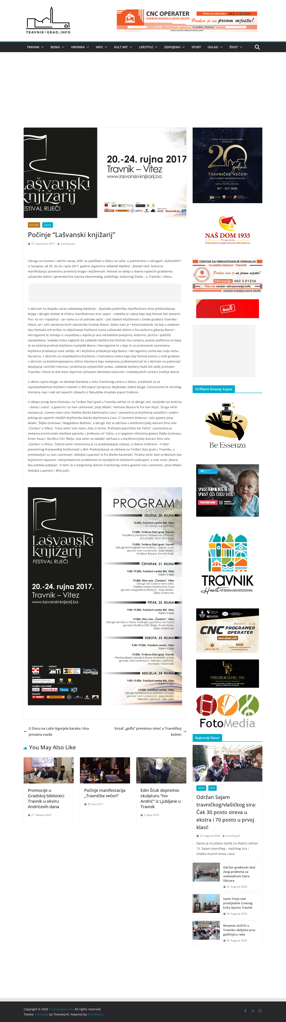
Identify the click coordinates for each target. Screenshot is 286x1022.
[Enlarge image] (257, 133)
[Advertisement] (143, 96)
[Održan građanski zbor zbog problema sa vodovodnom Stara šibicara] (206, 877)
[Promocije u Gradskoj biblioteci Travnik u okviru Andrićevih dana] (49, 760)
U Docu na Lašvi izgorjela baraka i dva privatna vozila (59, 731)
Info (99, 47)
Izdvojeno (172, 47)
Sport (196, 47)
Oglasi (213, 47)
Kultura (34, 224)
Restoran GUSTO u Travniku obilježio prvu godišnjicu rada (239, 930)
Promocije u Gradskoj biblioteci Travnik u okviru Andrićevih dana (46, 798)
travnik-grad (68, 243)
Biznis (55, 47)
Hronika (78, 47)
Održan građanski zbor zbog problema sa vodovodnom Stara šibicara (239, 874)
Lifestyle (146, 47)
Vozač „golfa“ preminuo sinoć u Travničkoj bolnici (147, 731)
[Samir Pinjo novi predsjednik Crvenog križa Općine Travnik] (206, 906)
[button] (41, 47)
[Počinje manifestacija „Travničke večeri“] (105, 760)
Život (233, 47)
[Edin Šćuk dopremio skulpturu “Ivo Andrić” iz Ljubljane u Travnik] (161, 760)
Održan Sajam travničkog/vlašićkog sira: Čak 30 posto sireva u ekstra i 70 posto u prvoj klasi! (226, 812)
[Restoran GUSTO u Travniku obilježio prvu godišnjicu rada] (206, 933)
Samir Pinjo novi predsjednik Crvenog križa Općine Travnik (238, 903)
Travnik (33, 47)
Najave (47, 224)
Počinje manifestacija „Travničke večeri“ (104, 793)
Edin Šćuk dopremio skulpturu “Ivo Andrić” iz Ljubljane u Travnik (160, 798)
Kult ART (121, 47)
